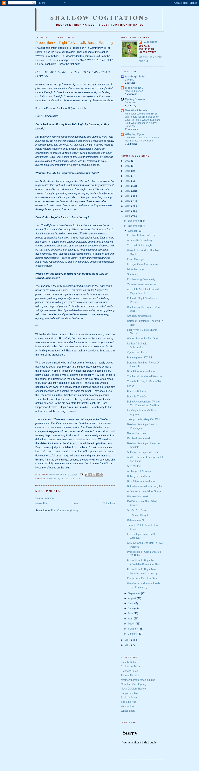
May (131, 613)
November (134, 225)
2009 (128, 216)
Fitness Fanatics (130, 675)
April (131, 618)
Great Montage (135, 259)
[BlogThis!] (90, 475)
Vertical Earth (128, 706)
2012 (128, 201)
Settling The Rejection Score (143, 452)
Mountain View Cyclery (134, 684)
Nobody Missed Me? (138, 476)
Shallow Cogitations (99, 17)
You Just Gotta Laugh (139, 245)
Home (75, 503)
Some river (130, 102)
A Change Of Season (139, 471)
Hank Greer (150, 42)
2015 (128, 186)
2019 (128, 165)
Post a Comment (44, 498)
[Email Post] (81, 474)
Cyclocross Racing (137, 352)
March (132, 623)
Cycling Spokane (135, 99)
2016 (128, 181)
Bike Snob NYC (134, 87)
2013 (128, 196)
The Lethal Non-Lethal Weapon (144, 376)
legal (64, 479)
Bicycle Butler (129, 662)
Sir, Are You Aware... (138, 510)
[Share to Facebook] (98, 475)
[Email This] (87, 475)
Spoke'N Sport (129, 697)
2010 (128, 211)
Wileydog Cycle (134, 134)
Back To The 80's (137, 396)
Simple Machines (130, 693)
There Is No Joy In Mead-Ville (144, 381)
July (131, 603)
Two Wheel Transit (136, 110)
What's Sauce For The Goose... (145, 338)
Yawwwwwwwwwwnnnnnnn (142, 284)
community (52, 479)
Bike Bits (129, 79)
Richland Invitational (138, 438)
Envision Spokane (45, 60)
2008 (128, 640)
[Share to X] (94, 475)
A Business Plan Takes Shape (144, 491)
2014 (128, 191)
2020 (128, 160)
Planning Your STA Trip (140, 357)
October (133, 230)
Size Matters (134, 466)
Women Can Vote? (137, 496)
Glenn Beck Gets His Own (142, 578)
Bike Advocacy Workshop (141, 371)
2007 (128, 645)
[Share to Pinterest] (101, 475)
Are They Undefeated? (139, 315)
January (133, 633)
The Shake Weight (137, 515)
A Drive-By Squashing (139, 240)
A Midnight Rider (135, 76)
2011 (128, 206)
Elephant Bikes (129, 671)
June (131, 608)
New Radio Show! (134, 91)
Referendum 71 (135, 520)
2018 (128, 170)
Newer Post (41, 503)
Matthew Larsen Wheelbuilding (138, 679)
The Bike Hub (128, 701)
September (134, 593)
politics (75, 479)
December (134, 220)
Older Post (109, 503)
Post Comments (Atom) (64, 510)
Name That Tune (136, 433)
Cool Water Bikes (131, 666)
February (133, 628)
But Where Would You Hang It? (144, 486)
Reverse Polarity (136, 391)
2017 (128, 175)
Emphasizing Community (141, 279)
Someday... (133, 274)
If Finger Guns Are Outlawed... (144, 264)
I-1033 (130, 386)
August (132, 598)
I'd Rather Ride (135, 269)
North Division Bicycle (133, 688)
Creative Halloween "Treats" (143, 235)
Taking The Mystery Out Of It (143, 419)
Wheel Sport (128, 710)
